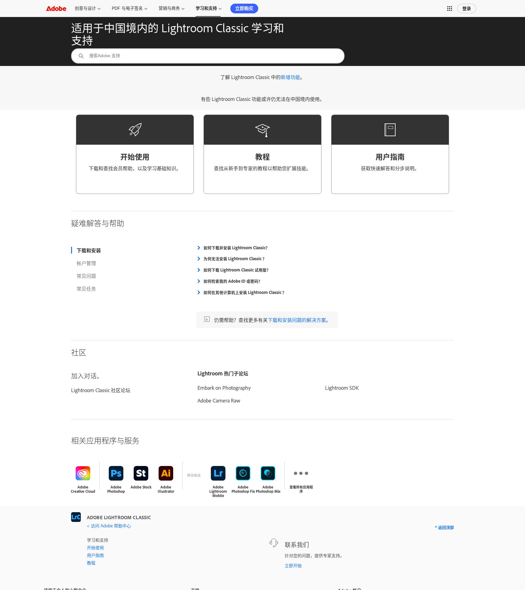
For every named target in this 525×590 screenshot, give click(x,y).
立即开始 (293, 565)
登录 (466, 8)
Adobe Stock (141, 487)
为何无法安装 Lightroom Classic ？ (235, 258)
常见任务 (86, 288)
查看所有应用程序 (301, 489)
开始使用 (95, 547)
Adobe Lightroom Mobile (218, 491)
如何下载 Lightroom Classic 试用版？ (237, 270)
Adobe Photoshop (116, 489)
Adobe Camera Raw (218, 400)
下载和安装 (89, 250)
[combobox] (208, 56)
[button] (450, 8)
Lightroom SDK (342, 387)
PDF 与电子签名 (127, 8)
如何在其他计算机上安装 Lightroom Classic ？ (245, 292)
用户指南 (95, 555)
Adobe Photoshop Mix (268, 489)
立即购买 (244, 8)
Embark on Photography (224, 387)
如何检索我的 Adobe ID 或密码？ (233, 281)
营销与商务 (169, 8)
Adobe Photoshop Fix (243, 489)
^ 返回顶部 (444, 527)
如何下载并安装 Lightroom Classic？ (236, 247)
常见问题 (86, 275)
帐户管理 (86, 263)
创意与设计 (85, 8)
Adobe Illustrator (166, 489)
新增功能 (290, 77)
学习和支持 (206, 8)
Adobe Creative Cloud (83, 489)
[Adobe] (56, 8)
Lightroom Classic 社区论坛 (100, 390)
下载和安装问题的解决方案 (297, 319)
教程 (91, 562)
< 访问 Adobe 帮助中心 (109, 525)
